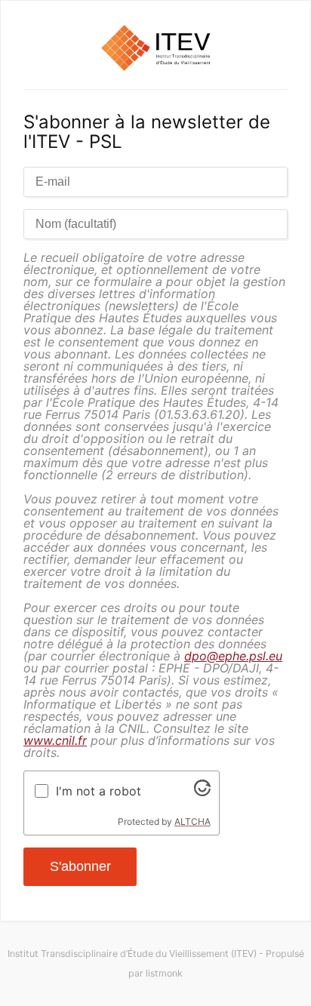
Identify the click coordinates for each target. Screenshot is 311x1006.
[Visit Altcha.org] (202, 791)
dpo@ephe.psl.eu (233, 655)
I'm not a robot (98, 790)
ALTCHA (192, 821)
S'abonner (80, 866)
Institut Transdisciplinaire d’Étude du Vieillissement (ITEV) (132, 953)
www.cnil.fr (55, 740)
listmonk (164, 973)
